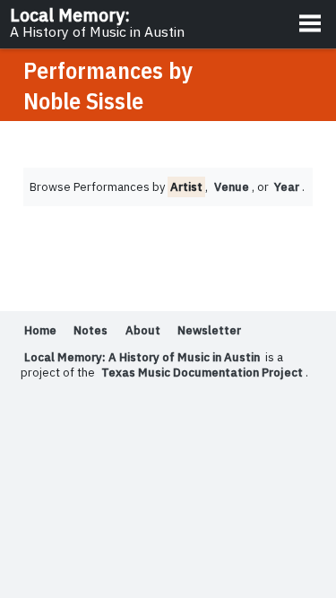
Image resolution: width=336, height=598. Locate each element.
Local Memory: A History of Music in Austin (142, 357)
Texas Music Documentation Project (202, 372)
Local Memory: (97, 22)
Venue (231, 187)
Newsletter (209, 330)
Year (286, 187)
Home (40, 330)
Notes (90, 330)
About (142, 330)
